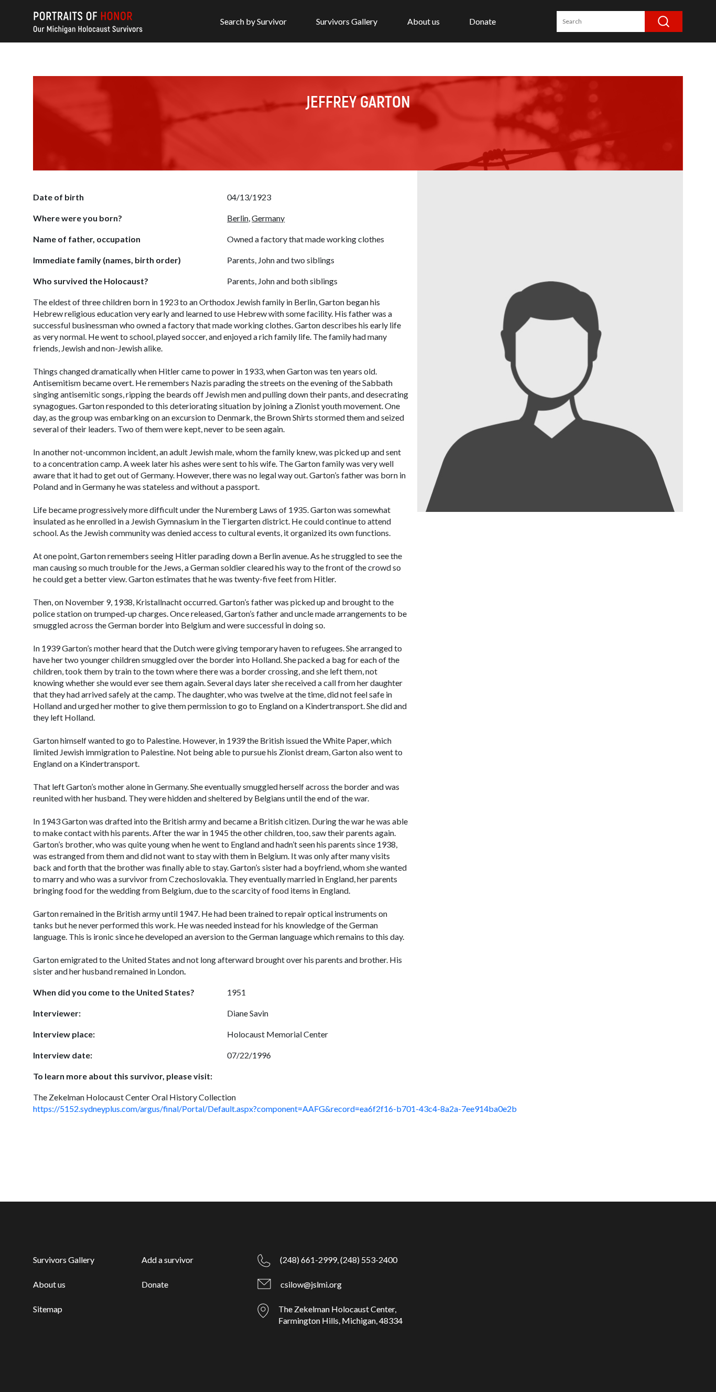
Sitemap (47, 1309)
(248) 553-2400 (368, 1260)
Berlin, (238, 218)
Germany (268, 218)
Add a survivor (167, 1260)
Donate (482, 21)
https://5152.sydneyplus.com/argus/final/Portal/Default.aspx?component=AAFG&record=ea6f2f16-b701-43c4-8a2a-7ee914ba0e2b (275, 1108)
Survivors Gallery (346, 21)
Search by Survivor (253, 21)
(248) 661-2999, (309, 1260)
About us (423, 21)
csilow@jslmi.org (311, 1284)
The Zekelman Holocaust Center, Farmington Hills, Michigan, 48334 (340, 1314)
